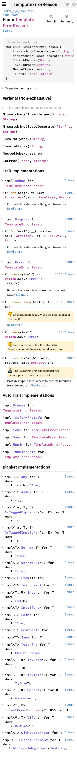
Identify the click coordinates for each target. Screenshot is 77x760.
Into (31, 592)
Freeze (19, 405)
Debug (20, 181)
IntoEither (31, 607)
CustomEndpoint (33, 740)
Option (10, 279)
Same (25, 637)
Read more (14, 208)
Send (17, 430)
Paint (26, 615)
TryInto (34, 675)
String (63, 51)
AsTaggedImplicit (21, 532)
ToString (29, 644)
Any (24, 477)
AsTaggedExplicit (21, 512)
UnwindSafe (25, 452)
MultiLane (22, 725)
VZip (31, 717)
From (25, 578)
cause (15, 332)
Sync (17, 437)
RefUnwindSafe (28, 417)
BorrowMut (30, 563)
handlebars (10, 15)
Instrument (31, 585)
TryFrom (34, 660)
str (9, 306)
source (16, 274)
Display (22, 219)
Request (37, 362)
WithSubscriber (35, 732)
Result (44, 197)
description (20, 302)
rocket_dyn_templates (18, 11)
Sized (35, 485)
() (53, 197)
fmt (13, 193)
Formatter (13, 197)
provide (17, 358)
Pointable (30, 630)
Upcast (33, 690)
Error (32, 74)
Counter (34, 710)
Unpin (18, 444)
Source (7, 30)
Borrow (27, 547)
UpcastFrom (22, 698)
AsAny (26, 492)
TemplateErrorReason (35, 4)
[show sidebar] (4, 4)
